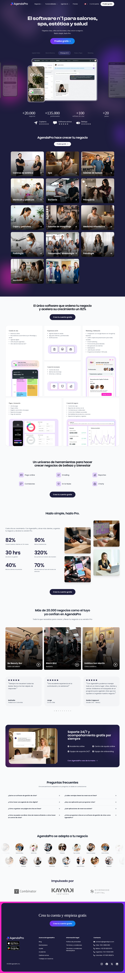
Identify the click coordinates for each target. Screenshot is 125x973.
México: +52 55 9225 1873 (104, 948)
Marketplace (43, 945)
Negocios (37, 4)
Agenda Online (36, 53)
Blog (40, 942)
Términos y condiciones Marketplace (74, 950)
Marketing (90, 53)
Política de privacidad (73, 942)
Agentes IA (64, 4)
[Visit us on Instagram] (102, 964)
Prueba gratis (107, 4)
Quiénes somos (44, 955)
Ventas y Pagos (78, 53)
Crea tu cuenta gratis (62, 317)
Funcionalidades (50, 4)
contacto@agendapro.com (105, 942)
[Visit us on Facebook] (107, 964)
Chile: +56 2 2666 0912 (103, 945)
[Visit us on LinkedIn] (117, 964)
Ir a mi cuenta (94, 4)
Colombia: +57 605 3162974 (105, 955)
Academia (42, 952)
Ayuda (41, 948)
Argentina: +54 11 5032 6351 (104, 952)
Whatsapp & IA (64, 53)
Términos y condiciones (74, 945)
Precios (75, 4)
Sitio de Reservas (50, 53)
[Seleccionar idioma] (86, 4)
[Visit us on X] (112, 964)
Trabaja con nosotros (46, 959)
